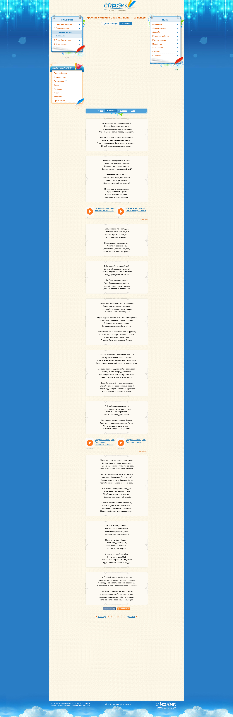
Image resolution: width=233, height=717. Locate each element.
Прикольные (59, 101)
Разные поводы (159, 40)
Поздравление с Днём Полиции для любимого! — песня (104, 442)
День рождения (159, 28)
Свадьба (156, 32)
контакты (127, 704)
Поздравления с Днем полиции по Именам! (104, 209)
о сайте (105, 704)
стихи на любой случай (116, 10)
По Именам (60, 81)
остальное (143, 220)
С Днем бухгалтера (62, 40)
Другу (56, 85)
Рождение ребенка (160, 36)
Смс (133, 111)
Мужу (56, 93)
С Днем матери (61, 44)
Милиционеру (60, 77)
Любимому (59, 89)
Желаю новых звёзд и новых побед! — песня (136, 209)
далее (131, 616)
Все (101, 111)
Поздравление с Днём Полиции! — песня (135, 441)
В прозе (123, 111)
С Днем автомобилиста (64, 24)
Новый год (157, 44)
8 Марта (156, 52)
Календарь (157, 56)
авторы (116, 704)
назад (102, 616)
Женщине (126, 23)
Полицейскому (60, 73)
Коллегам (58, 97)
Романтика (157, 24)
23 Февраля (157, 48)
